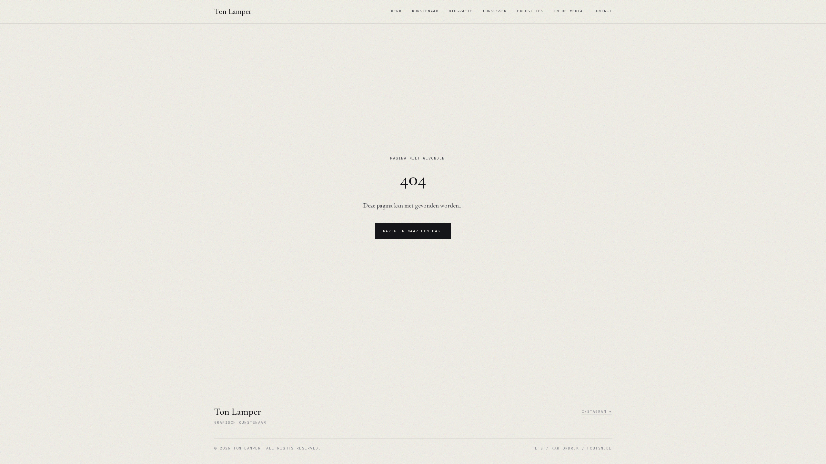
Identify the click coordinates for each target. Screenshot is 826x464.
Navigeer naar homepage (413, 230)
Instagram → (597, 411)
